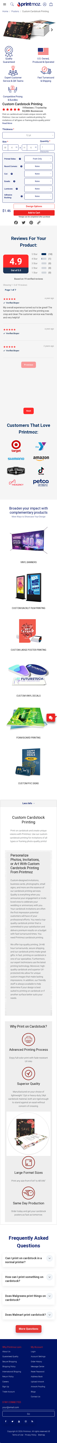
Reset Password (37, 1372)
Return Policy (8, 1376)
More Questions (28, 1328)
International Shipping (11, 1372)
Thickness (7, 129)
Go (28, 1414)
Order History (36, 1361)
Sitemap (41, 1435)
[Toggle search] (12, 4)
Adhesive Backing (8, 196)
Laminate (8, 189)
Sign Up (5, 1386)
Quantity (44, 141)
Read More (7, 123)
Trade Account (8, 1392)
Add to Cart (34, 212)
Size (4, 141)
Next (28, 411)
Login (33, 1351)
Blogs (33, 1392)
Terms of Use (18, 1435)
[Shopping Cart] (51, 4)
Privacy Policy (30, 1435)
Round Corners (10, 166)
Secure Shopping (9, 1361)
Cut (5, 174)
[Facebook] (6, 1421)
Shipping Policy (9, 1366)
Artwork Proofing (38, 1386)
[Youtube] (19, 1421)
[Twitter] (12, 1421)
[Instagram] (25, 1421)
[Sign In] (45, 4)
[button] (6, 29)
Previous (28, 365)
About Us (6, 1351)
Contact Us (35, 1397)
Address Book (37, 1376)
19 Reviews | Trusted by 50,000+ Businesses (34, 109)
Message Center (37, 1366)
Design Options (34, 206)
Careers (5, 1382)
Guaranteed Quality (10, 1356)
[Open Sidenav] (4, 4)
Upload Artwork (37, 1382)
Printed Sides (10, 159)
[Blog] (32, 1421)
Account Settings (38, 1356)
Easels (7, 181)
